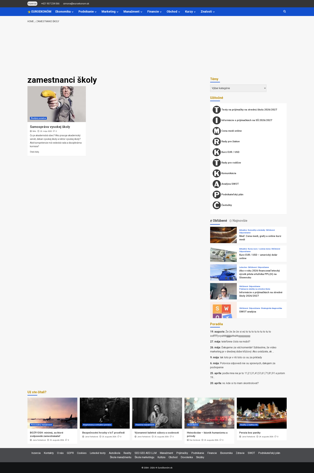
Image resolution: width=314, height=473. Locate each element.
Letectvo (243, 267)
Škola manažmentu (120, 457)
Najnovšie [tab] (239, 221)
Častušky (226, 205)
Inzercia (36, 453)
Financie (153, 11)
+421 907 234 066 (50, 3)
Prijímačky (182, 453)
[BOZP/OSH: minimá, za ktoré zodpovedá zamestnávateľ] (52, 413)
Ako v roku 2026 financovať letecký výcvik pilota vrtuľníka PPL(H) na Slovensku (259, 274)
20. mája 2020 (46, 131)
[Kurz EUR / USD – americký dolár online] (223, 258)
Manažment (131, 11)
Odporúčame (245, 233)
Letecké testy (98, 453)
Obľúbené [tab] (219, 221)
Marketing (109, 11)
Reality (127, 453)
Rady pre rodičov (231, 162)
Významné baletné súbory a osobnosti (157, 432)
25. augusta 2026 (57, 440)
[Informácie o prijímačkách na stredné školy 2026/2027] (223, 296)
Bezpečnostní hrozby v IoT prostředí (103, 432)
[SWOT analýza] (223, 315)
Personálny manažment (41, 425)
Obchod (172, 11)
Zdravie (240, 453)
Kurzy (189, 11)
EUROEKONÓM (41, 11)
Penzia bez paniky (250, 432)
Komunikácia (228, 173)
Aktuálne (243, 230)
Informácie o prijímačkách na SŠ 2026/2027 (246, 120)
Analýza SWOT (230, 183)
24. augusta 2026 (266, 437)
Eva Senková (195, 440)
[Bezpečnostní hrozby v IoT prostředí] (105, 413)
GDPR (70, 453)
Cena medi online (231, 130)
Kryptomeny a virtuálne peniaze (97, 425)
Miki (34, 131)
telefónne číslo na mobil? (235, 341)
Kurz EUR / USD (230, 152)
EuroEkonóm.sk (165, 467)
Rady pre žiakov (230, 141)
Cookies (82, 453)
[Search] (285, 11)
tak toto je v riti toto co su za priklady (241, 357)
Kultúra (161, 457)
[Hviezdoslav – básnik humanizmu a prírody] (209, 413)
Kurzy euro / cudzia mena (259, 249)
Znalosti (206, 11)
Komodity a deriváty (256, 230)
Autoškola (114, 453)
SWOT (251, 453)
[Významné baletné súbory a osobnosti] (157, 413)
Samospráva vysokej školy (50, 127)
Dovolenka (187, 457)
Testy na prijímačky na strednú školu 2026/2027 (249, 109)
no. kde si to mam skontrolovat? (240, 383)
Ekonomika (63, 11)
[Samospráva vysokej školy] (56, 104)
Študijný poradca (38, 118)
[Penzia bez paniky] (262, 413)
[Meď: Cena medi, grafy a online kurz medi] (223, 239)
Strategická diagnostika (271, 308)
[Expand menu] (72, 11)
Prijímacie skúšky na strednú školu (254, 289)
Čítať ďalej (34, 152)
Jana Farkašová (39, 440)
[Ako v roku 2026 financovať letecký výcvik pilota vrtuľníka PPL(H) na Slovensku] (223, 277)
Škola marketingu (144, 457)
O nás (60, 453)
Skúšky (200, 457)
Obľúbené (270, 230)
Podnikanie (86, 11)
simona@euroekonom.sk (76, 3)
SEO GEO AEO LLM (146, 453)
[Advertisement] (157, 49)
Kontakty (49, 453)
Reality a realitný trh (249, 425)
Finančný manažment (145, 425)
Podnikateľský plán (232, 194)
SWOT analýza (247, 311)
